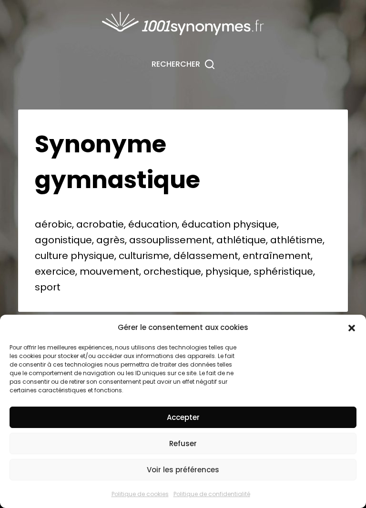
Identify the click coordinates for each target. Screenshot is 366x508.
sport (48, 287)
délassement (205, 255)
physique (255, 224)
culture (51, 255)
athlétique (241, 240)
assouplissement (170, 240)
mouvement (109, 271)
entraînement (277, 255)
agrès (110, 240)
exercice (55, 271)
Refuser (183, 443)
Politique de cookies (140, 494)
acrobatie (100, 224)
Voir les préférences (183, 470)
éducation (152, 224)
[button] (351, 328)
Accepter (183, 417)
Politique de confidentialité (211, 494)
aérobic (53, 224)
